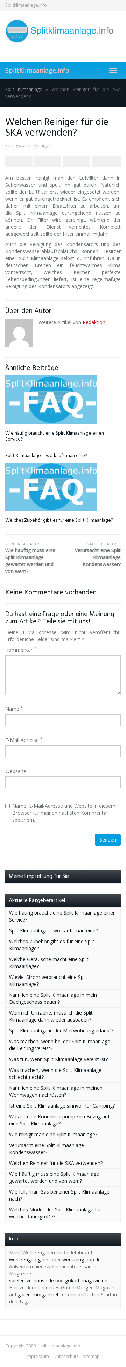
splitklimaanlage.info (59, 1346)
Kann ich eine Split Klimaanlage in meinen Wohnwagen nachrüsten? (56, 1091)
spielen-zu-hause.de (31, 1280)
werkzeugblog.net (29, 1259)
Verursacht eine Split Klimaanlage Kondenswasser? (98, 554)
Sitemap (91, 1356)
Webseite (15, 771)
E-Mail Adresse (23, 740)
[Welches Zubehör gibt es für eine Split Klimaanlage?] (63, 487)
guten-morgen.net (38, 1294)
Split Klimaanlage (23, 89)
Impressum (37, 1356)
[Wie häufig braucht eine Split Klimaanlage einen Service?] (63, 399)
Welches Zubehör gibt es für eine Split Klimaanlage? (59, 520)
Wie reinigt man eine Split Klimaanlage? (53, 1134)
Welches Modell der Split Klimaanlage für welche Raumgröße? (55, 1213)
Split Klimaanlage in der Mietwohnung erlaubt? (61, 1030)
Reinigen (43, 146)
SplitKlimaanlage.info (37, 70)
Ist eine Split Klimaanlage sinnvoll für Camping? (62, 1105)
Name (14, 709)
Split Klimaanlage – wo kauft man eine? (46, 456)
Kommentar (20, 649)
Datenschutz (66, 1356)
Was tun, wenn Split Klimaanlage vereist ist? (58, 1059)
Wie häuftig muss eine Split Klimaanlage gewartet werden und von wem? (30, 558)
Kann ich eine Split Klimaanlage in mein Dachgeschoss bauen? (53, 998)
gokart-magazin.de (86, 1280)
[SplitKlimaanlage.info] (63, 31)
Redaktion (94, 322)
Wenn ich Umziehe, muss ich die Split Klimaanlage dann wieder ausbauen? (51, 1016)
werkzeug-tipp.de (81, 1259)
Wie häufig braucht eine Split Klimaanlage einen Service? (54, 436)
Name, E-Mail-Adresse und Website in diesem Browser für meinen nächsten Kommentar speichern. (63, 812)
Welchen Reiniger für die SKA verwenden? (56, 1163)
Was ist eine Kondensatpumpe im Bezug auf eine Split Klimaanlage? (59, 1120)
